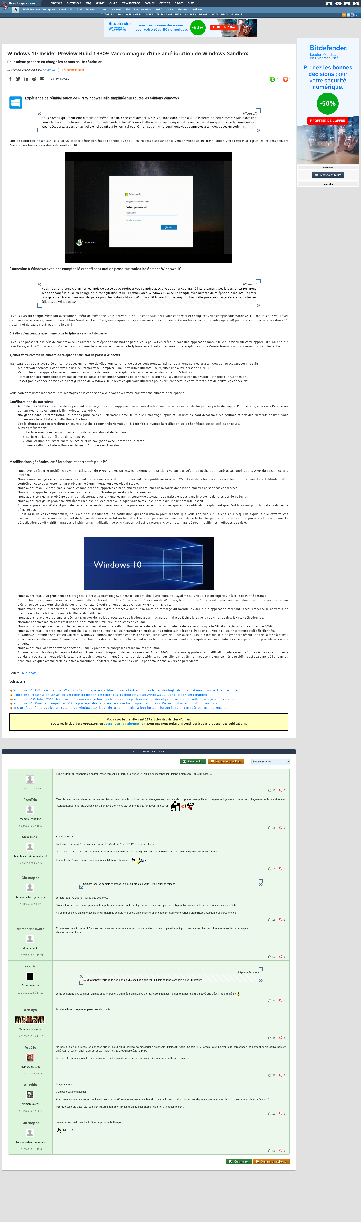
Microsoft (91, 9)
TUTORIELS (107, 14)
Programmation (142, 9)
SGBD (159, 9)
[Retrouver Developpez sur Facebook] (353, 15)
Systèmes (196, 9)
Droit (178, 3)
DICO (224, 14)
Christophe (30, 878)
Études (164, 3)
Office (170, 9)
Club (190, 3)
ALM (79, 9)
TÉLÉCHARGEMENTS (168, 14)
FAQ (88, 3)
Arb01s (30, 1047)
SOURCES (190, 14)
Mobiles (182, 9)
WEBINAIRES (133, 14)
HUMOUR (236, 14)
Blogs (100, 3)
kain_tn (30, 966)
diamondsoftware (30, 929)
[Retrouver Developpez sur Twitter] (348, 15)
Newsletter (130, 3)
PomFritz (30, 800)
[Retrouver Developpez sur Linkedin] (357, 15)
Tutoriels (73, 3)
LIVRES (149, 14)
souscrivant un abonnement (125, 724)
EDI (128, 9)
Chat (113, 3)
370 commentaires (73, 70)
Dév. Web (115, 9)
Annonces (49, 70)
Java (103, 9)
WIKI (215, 14)
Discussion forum (329, 175)
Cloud (62, 9)
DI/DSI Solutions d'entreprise (38, 9)
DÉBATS (204, 14)
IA (71, 9)
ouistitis (30, 1085)
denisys (30, 1010)
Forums (56, 3)
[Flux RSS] (344, 15)
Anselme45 (30, 837)
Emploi (149, 3)
